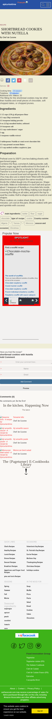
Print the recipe (2, 80)
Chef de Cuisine (9, 37)
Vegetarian (30, 658)
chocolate (5, 218)
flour (32, 214)
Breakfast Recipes (11, 566)
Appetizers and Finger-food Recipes (14, 571)
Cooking (9, 4)
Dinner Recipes (9, 558)
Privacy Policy (33, 689)
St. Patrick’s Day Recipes (36, 550)
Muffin (29, 590)
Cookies (30, 610)
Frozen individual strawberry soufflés (19, 292)
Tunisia (16, 223)
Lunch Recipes (9, 554)
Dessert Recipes (10, 562)
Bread (29, 606)
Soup (28, 586)
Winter (6, 598)
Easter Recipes (32, 554)
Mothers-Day (31, 558)
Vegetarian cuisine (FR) (35, 661)
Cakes (29, 614)
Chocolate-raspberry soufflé (16, 283)
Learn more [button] (9, 715)
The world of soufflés (14, 276)
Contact (21, 689)
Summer (7, 590)
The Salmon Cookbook (35, 665)
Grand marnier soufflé (13, 286)
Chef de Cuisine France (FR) (37, 672)
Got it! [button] (40, 711)
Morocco (29, 223)
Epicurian (30, 676)
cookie (29, 218)
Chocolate (30, 618)
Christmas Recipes (33, 566)
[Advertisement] (20, 324)
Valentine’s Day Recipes (35, 546)
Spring (6, 586)
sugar (39, 214)
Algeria (4, 223)
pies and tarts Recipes (12, 576)
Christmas (14, 228)
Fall (5, 594)
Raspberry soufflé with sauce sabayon (20, 295)
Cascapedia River (33, 680)
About (12, 689)
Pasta (29, 598)
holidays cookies (33, 570)
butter (24, 214)
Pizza (29, 594)
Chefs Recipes (9, 546)
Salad (29, 602)
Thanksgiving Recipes (35, 562)
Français (22, 2)
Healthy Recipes (10, 550)
